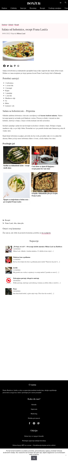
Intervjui (23, 8)
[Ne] (66, 455)
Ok (34, 458)
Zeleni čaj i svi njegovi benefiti (34, 436)
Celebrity (14, 8)
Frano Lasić (9, 223)
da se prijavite (46, 233)
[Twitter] (7, 65)
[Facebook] (4, 65)
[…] (52, 251)
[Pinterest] (14, 65)
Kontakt (34, 404)
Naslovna (4, 24)
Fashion (4, 8)
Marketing (34, 414)
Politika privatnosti (34, 418)
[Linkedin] (11, 65)
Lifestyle (10, 24)
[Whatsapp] (18, 65)
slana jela (20, 223)
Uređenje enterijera (55, 8)
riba (15, 223)
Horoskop (33, 8)
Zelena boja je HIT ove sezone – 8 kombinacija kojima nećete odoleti (34, 445)
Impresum (34, 409)
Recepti (42, 8)
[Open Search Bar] (65, 2)
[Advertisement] (32, 18)
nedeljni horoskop (40, 441)
